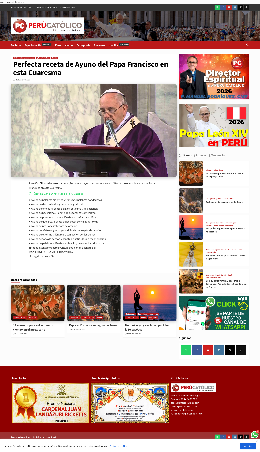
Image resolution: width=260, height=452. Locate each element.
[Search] (247, 44)
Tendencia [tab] (217, 155)
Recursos (99, 45)
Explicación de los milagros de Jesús (93, 325)
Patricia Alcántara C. (78, 329)
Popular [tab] (200, 155)
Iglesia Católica (43, 58)
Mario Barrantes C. (21, 334)
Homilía (119, 45)
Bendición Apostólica (47, 7)
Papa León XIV (38, 45)
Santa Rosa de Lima (213, 277)
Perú (58, 45)
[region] (130, 445)
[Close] (257, 441)
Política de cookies (118, 446)
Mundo (69, 45)
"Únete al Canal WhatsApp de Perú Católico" (58, 193)
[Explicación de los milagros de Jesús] (94, 303)
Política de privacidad (44, 437)
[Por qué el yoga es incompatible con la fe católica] (149, 303)
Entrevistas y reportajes (24, 58)
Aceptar (248, 446)
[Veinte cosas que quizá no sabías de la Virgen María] (191, 254)
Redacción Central (23, 80)
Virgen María (211, 252)
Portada (16, 45)
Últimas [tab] (186, 155)
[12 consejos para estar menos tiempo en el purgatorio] (38, 303)
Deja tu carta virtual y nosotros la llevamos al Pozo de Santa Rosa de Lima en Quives (226, 284)
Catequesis (83, 45)
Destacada (210, 250)
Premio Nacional (67, 7)
